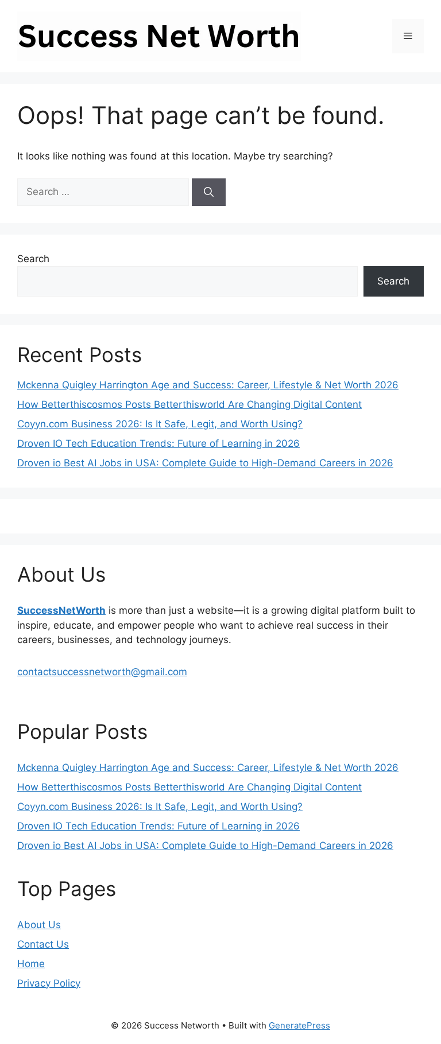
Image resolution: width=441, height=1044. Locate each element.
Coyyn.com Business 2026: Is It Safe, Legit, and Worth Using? (160, 424)
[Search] (209, 192)
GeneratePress (299, 1025)
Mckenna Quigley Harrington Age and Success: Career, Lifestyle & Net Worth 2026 (208, 385)
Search (33, 258)
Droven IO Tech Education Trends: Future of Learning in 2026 (158, 443)
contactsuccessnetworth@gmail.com (102, 671)
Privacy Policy (48, 983)
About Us (39, 924)
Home (31, 963)
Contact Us (43, 944)
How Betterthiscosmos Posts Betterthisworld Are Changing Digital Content (189, 404)
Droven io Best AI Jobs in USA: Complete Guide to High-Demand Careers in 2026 (205, 463)
